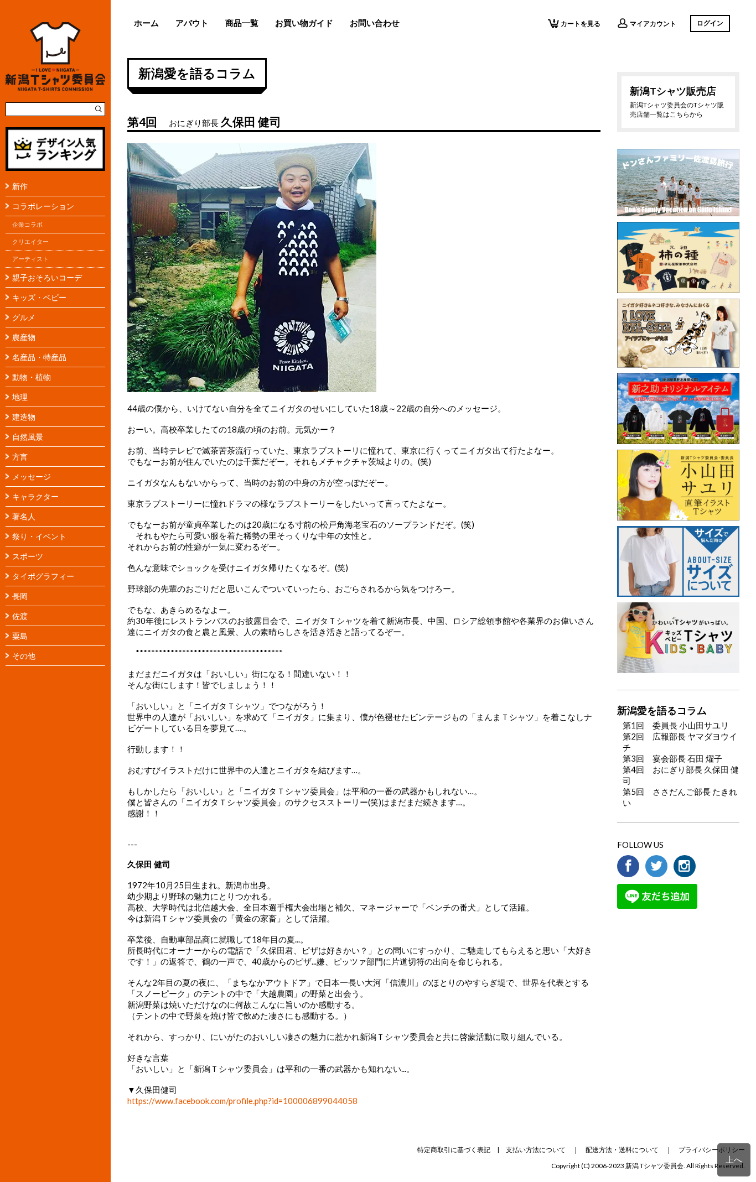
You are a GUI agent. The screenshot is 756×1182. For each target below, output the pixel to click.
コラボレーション (43, 206)
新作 (20, 186)
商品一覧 (241, 23)
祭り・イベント (39, 536)
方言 (20, 456)
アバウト (192, 23)
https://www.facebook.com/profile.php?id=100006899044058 (242, 1101)
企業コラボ (27, 224)
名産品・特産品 (39, 357)
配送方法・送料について (622, 1149)
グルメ (23, 317)
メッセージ (31, 476)
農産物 (23, 337)
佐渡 (20, 616)
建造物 (23, 416)
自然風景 (27, 436)
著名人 (23, 516)
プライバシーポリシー (712, 1149)
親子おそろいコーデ (47, 277)
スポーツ (27, 556)
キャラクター (35, 496)
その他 (23, 655)
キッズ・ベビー (39, 297)
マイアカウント (653, 23)
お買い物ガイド (304, 23)
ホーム (146, 23)
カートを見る (580, 23)
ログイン (710, 23)
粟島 (20, 636)
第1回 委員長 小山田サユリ (676, 725)
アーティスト (30, 259)
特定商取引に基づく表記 (453, 1149)
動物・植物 (31, 377)
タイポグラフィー (43, 576)
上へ (734, 1159)
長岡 (20, 596)
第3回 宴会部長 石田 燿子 (672, 758)
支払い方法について (536, 1149)
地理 (20, 397)
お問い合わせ (375, 23)
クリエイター (30, 241)
